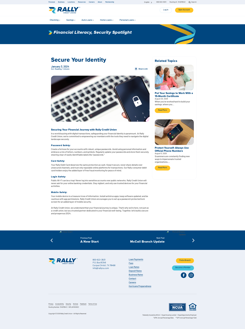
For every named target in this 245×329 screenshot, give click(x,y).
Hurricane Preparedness (140, 286)
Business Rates (136, 275)
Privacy (50, 304)
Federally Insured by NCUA (151, 315)
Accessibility (59, 304)
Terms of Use (92, 304)
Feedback (83, 304)
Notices (75, 304)
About (100, 2)
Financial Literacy (72, 32)
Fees (131, 263)
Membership (109, 2)
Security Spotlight (113, 32)
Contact (132, 279)
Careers (92, 2)
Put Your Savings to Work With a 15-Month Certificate (174, 94)
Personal (51, 2)
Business (61, 2)
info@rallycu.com (101, 268)
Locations (71, 2)
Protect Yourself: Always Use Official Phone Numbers (172, 149)
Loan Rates (134, 267)
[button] (55, 20)
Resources (82, 2)
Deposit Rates (135, 271)
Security (68, 304)
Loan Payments (136, 259)
